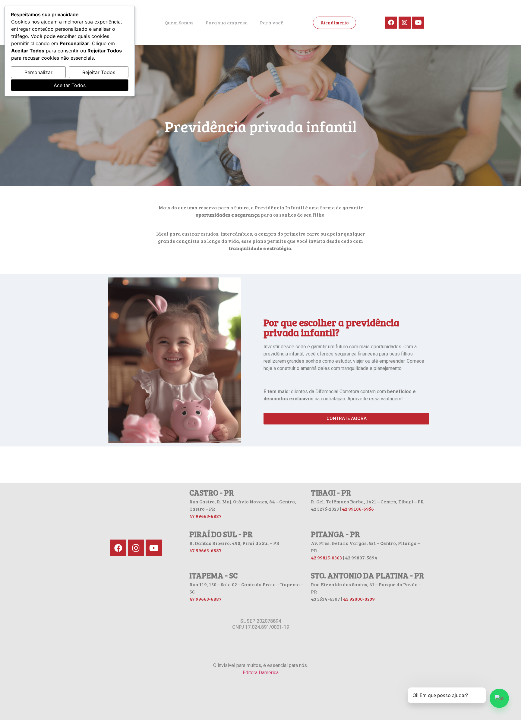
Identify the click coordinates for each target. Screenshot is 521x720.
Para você (271, 22)
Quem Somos (179, 22)
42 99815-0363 (326, 557)
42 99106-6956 (358, 509)
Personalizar (38, 72)
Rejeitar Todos (98, 72)
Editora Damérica (261, 672)
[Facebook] (391, 23)
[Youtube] (418, 23)
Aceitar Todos (70, 85)
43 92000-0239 (359, 599)
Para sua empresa (227, 22)
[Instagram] (405, 23)
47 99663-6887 (205, 516)
